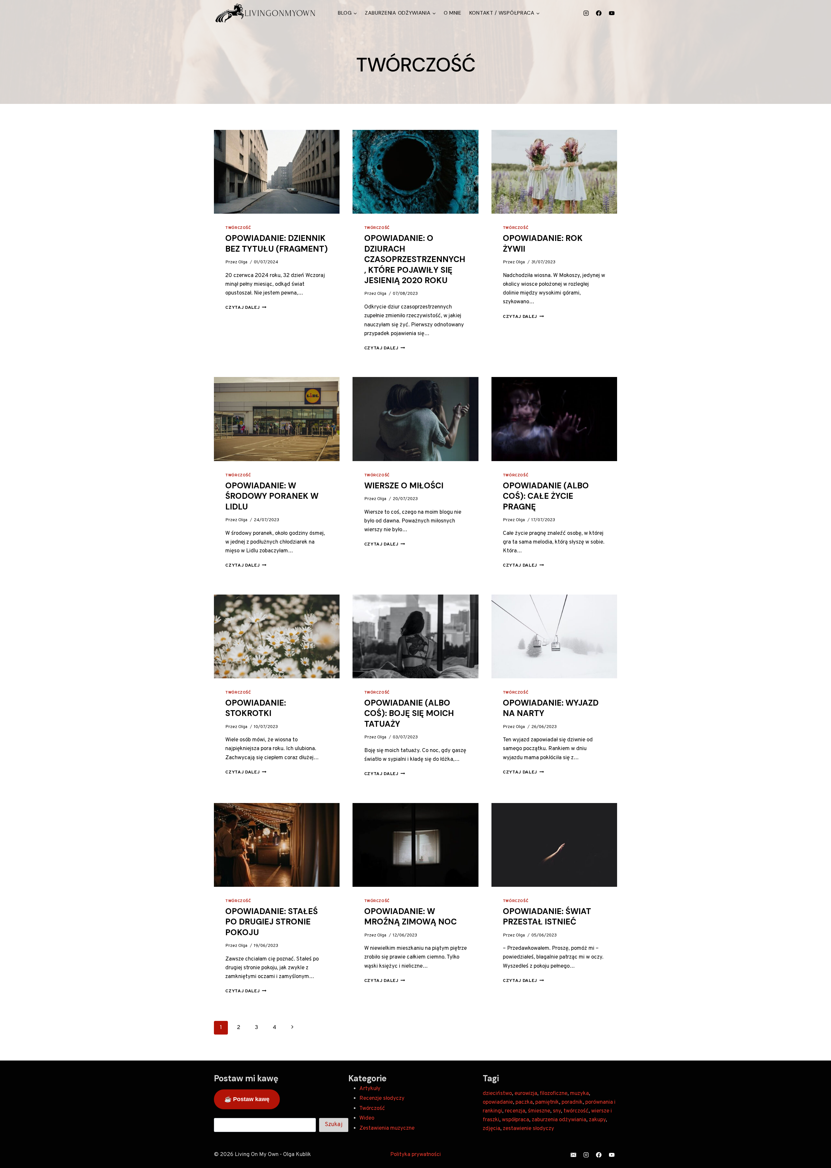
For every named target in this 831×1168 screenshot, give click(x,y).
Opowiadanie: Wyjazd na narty (551, 708)
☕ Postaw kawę (246, 1099)
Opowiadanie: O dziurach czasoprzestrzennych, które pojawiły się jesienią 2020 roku (414, 259)
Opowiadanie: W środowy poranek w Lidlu (271, 496)
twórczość (576, 1111)
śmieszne (539, 1111)
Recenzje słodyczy (381, 1098)
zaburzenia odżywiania (559, 1120)
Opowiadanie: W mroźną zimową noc (410, 916)
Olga (242, 262)
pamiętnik (547, 1102)
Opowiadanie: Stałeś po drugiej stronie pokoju (271, 922)
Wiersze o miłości (403, 485)
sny (557, 1111)
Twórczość (238, 228)
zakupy (597, 1120)
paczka (524, 1102)
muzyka (579, 1093)
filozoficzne (553, 1093)
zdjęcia (491, 1128)
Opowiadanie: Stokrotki (255, 708)
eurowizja (526, 1093)
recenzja (515, 1111)
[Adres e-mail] (573, 1155)
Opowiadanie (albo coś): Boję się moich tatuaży (409, 713)
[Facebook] (598, 13)
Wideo (366, 1118)
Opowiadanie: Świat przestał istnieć (547, 916)
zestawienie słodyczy (528, 1128)
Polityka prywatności (415, 1154)
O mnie (453, 12)
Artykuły (369, 1088)
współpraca (515, 1120)
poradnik (572, 1102)
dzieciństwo (497, 1093)
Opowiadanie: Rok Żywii (543, 243)
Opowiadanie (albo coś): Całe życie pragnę (546, 496)
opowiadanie (498, 1102)
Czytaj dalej (246, 307)
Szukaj (333, 1124)
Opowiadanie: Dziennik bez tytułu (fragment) (276, 243)
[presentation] (277, 172)
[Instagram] (586, 13)
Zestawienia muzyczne (387, 1128)
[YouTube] (611, 13)
